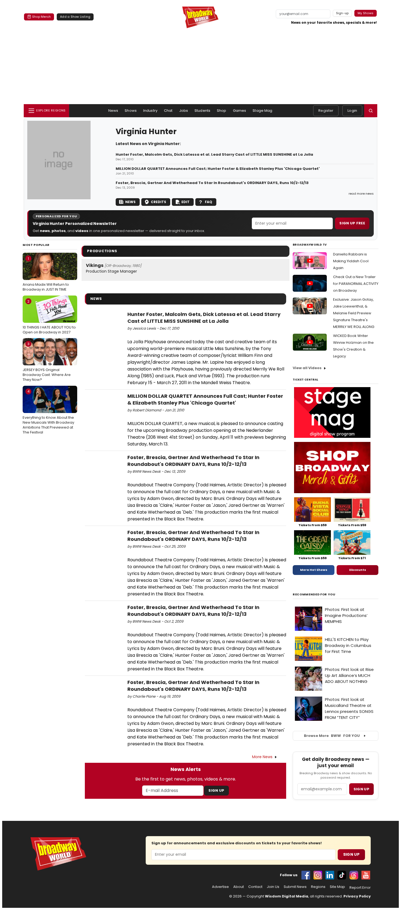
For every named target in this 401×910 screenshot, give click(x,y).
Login (352, 110)
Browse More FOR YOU (332, 735)
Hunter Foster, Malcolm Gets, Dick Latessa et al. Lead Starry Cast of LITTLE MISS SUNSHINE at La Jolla (214, 154)
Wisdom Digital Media (286, 896)
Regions (318, 886)
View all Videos (307, 367)
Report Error (360, 887)
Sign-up (342, 13)
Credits (158, 202)
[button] (370, 110)
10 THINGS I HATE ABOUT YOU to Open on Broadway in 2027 (49, 317)
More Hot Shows (313, 570)
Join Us (273, 886)
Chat (168, 110)
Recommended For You (314, 594)
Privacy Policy (357, 896)
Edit (185, 202)
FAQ (208, 202)
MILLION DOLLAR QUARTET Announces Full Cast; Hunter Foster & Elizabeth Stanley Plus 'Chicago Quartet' (218, 168)
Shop (221, 110)
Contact (255, 886)
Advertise (220, 886)
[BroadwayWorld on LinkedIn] (330, 875)
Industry (150, 110)
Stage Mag (262, 110)
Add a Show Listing (75, 16)
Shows (131, 110)
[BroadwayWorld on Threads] (354, 875)
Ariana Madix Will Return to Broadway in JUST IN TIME (46, 274)
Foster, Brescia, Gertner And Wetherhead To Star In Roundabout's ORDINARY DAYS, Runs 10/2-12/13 (212, 182)
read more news (361, 193)
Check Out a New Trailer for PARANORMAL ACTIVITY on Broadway (355, 283)
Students (202, 110)
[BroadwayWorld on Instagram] (318, 875)
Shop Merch (41, 16)
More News (262, 757)
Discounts (357, 570)
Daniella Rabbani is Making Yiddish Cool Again (351, 261)
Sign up (361, 789)
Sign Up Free (352, 223)
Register (325, 110)
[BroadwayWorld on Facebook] (306, 875)
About (238, 886)
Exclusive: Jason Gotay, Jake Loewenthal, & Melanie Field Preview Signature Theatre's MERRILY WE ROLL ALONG (353, 313)
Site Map (337, 886)
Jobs (183, 110)
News (113, 110)
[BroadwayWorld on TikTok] (342, 875)
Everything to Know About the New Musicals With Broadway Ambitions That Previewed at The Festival (48, 412)
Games (239, 110)
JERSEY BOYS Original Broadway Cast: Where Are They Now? (47, 361)
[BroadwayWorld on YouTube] (366, 875)
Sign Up (216, 790)
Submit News (295, 886)
